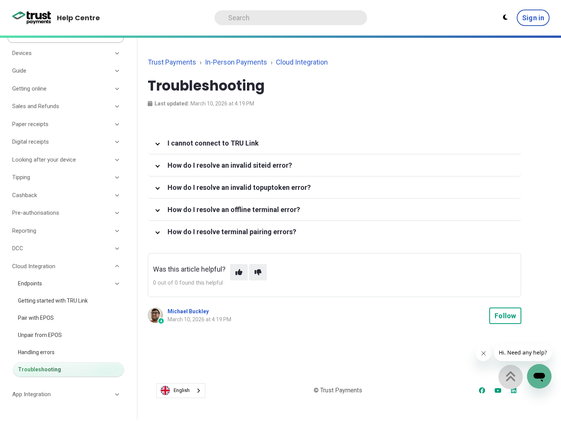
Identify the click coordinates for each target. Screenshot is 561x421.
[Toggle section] (117, 53)
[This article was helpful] (239, 272)
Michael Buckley (188, 311)
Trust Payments (172, 62)
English (182, 390)
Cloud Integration (302, 62)
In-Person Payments (236, 62)
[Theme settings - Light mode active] (505, 17)
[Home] (31, 18)
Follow (505, 316)
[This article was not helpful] (258, 272)
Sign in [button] (533, 18)
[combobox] (180, 390)
